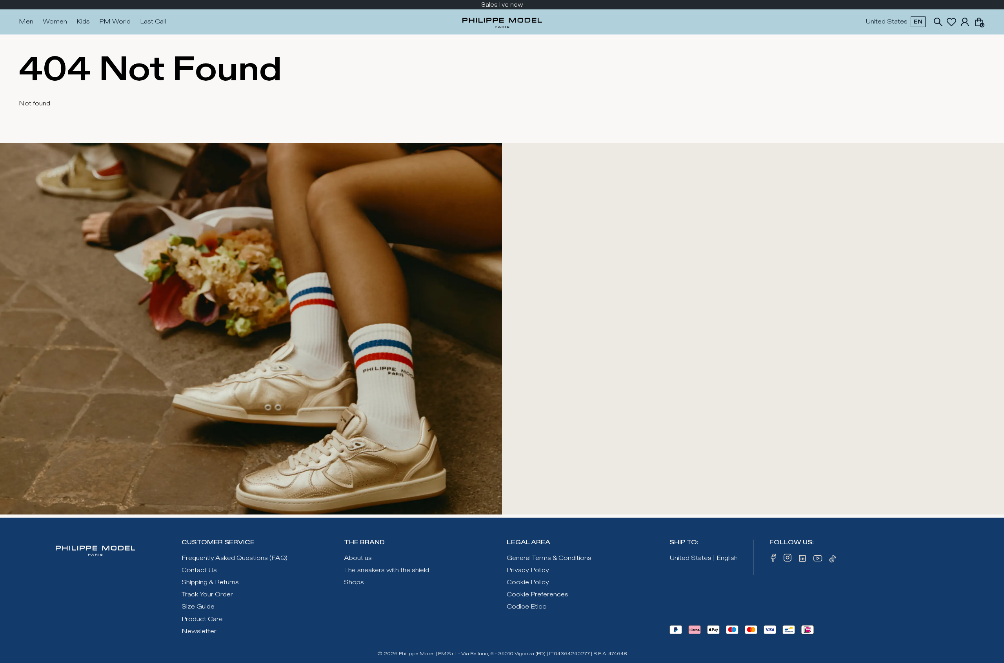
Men (26, 22)
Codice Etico (527, 607)
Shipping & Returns (210, 582)
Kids (83, 22)
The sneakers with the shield (386, 570)
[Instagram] (787, 560)
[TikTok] (833, 560)
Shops (354, 582)
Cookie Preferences (537, 595)
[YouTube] (818, 560)
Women (55, 22)
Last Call (153, 22)
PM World (115, 22)
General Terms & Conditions (549, 558)
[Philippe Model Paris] (502, 21)
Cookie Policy (528, 582)
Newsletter (199, 631)
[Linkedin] (802, 560)
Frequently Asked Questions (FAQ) (234, 558)
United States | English (703, 558)
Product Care (202, 619)
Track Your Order (207, 595)
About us (358, 558)
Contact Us (199, 570)
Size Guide (198, 607)
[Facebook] (773, 560)
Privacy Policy (528, 570)
